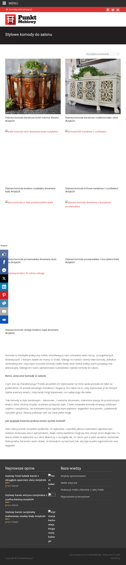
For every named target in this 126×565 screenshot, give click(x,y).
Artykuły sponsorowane (73, 475)
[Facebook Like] (4, 254)
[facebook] (108, 10)
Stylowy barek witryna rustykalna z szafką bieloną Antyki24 (26, 497)
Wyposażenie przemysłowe (75, 496)
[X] (4, 278)
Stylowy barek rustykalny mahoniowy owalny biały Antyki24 (25, 514)
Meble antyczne (69, 482)
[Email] (4, 311)
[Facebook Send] (4, 270)
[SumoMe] (4, 319)
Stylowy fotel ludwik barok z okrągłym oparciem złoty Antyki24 (25, 478)
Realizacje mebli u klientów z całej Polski (82, 489)
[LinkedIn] (4, 287)
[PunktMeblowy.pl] (18, 18)
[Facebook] (4, 262)
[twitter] (113, 10)
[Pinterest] (4, 295)
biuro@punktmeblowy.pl (20, 9)
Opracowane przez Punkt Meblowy (85, 554)
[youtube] (118, 10)
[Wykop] (4, 303)
